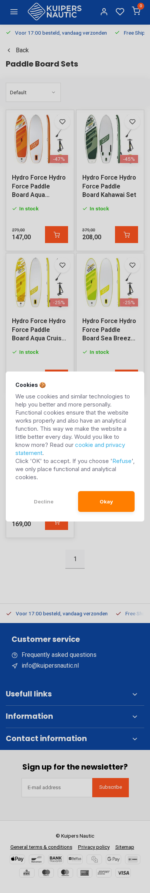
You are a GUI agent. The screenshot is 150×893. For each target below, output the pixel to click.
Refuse (122, 461)
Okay (106, 501)
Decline (43, 501)
